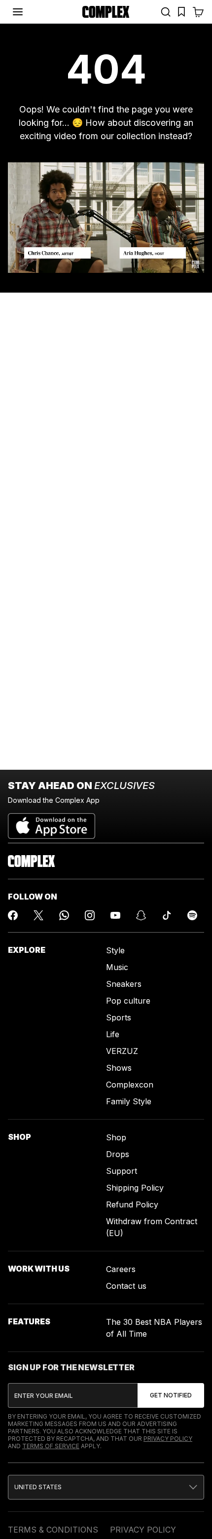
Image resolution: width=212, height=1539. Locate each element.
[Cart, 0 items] (198, 12)
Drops (117, 1154)
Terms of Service (50, 1446)
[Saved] (181, 12)
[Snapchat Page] (141, 915)
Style (115, 950)
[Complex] (106, 12)
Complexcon (129, 1084)
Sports (118, 1017)
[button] (106, 1487)
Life (112, 1034)
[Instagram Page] (90, 915)
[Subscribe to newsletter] (171, 1395)
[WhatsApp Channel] (64, 915)
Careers (121, 1269)
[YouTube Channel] (115, 915)
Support (121, 1171)
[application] (106, 217)
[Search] (166, 12)
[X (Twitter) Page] (38, 915)
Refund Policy (132, 1204)
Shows (119, 1068)
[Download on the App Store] (51, 822)
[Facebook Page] (13, 915)
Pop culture (128, 1001)
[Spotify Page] (192, 915)
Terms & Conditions (53, 1530)
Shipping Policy (135, 1188)
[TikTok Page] (167, 915)
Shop (116, 1137)
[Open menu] (18, 12)
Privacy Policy (167, 1438)
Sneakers (123, 984)
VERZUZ (122, 1051)
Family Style (128, 1101)
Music (117, 967)
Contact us (126, 1286)
